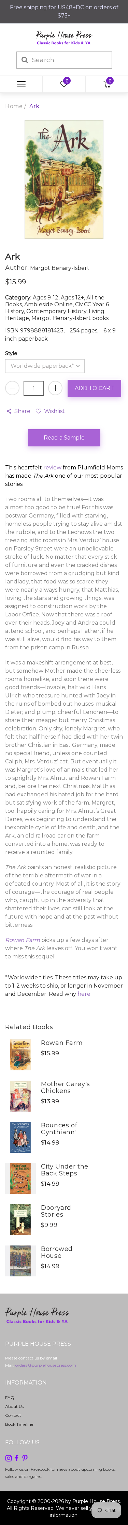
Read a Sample (64, 437)
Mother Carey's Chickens (65, 1087)
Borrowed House (57, 1252)
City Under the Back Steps (64, 1170)
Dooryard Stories (56, 1211)
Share (22, 411)
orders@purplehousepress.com (45, 1365)
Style (11, 353)
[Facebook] (16, 1458)
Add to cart (94, 388)
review (52, 467)
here (83, 994)
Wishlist (54, 411)
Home (14, 106)
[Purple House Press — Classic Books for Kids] (64, 37)
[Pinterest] (25, 1458)
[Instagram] (8, 1458)
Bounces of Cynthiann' (59, 1129)
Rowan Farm (62, 1042)
